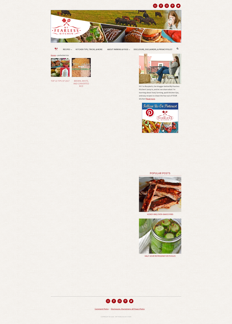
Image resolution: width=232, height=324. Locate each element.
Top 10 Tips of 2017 (60, 80)
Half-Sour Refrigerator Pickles (160, 256)
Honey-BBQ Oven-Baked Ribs (160, 214)
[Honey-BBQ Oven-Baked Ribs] (160, 194)
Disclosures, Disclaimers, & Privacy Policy (128, 309)
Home (53, 55)
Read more (150, 99)
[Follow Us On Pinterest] (160, 134)
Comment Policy (102, 309)
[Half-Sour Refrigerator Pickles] (160, 236)
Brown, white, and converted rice (81, 83)
